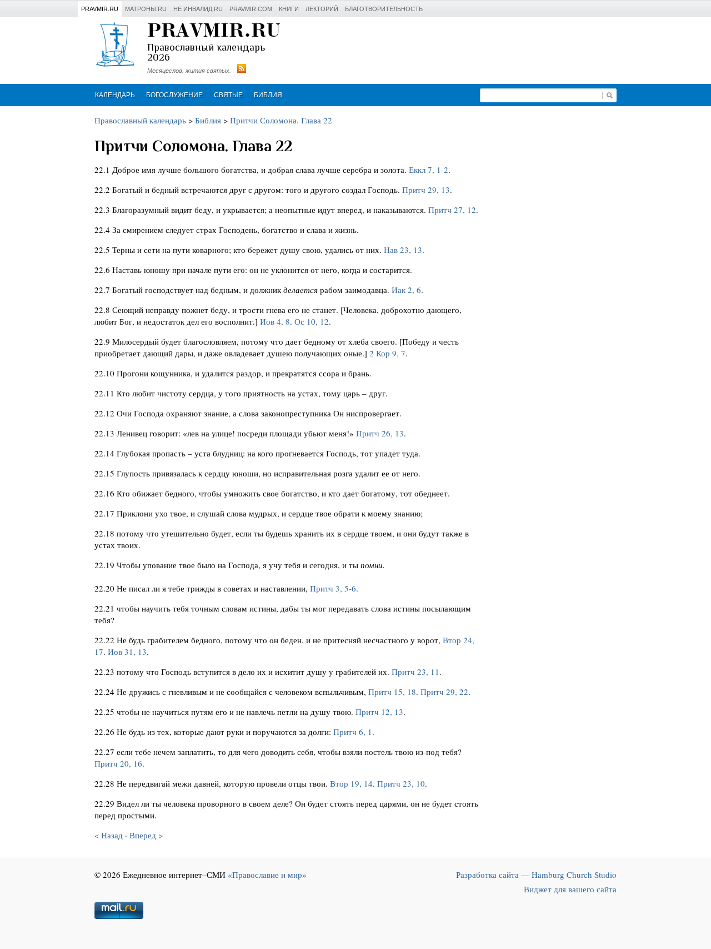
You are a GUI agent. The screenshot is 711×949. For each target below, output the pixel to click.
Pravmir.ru (99, 9)
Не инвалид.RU (198, 9)
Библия (268, 95)
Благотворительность (384, 9)
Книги (289, 9)
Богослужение (174, 95)
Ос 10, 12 (311, 321)
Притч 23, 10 (401, 783)
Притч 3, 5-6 (333, 588)
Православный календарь (140, 120)
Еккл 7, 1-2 (428, 169)
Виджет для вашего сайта (570, 889)
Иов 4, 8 (275, 321)
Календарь (115, 95)
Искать (609, 95)
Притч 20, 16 (118, 763)
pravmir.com (250, 9)
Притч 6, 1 (352, 731)
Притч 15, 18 (392, 691)
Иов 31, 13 (127, 651)
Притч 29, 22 (444, 691)
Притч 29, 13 (426, 189)
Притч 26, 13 (380, 433)
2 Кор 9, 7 (387, 353)
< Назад (108, 835)
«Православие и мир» (267, 874)
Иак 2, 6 (406, 289)
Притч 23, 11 (415, 671)
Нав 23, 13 (403, 249)
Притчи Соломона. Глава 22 (281, 120)
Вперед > (146, 835)
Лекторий (322, 9)
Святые (228, 95)
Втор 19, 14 (351, 783)
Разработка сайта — (536, 874)
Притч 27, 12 (452, 209)
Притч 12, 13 (379, 711)
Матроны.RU (146, 9)
